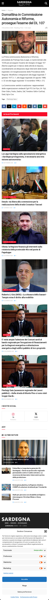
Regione (10, 10)
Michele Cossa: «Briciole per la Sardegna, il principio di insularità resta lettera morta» (24, 458)
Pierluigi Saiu (12, 99)
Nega (24, 586)
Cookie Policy (15, 597)
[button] (45, 531)
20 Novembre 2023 (8, 399)
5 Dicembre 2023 (8, 255)
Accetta (24, 579)
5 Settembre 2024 (8, 162)
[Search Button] (46, 3)
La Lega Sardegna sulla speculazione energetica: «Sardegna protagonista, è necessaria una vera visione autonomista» (24, 157)
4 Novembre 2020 (7, 28)
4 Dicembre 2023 (8, 300)
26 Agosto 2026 (9, 462)
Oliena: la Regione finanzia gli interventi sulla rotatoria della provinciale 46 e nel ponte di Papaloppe (22, 250)
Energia (6, 149)
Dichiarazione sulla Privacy (28, 597)
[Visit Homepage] (24, 3)
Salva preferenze (25, 592)
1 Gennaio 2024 (7, 207)
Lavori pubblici (9, 197)
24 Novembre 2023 (8, 351)
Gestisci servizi (8, 573)
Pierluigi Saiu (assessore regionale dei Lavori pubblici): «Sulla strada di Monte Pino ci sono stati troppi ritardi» (24, 393)
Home (3, 10)
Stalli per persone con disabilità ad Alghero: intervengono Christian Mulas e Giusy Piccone (29, 497)
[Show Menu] (3, 3)
